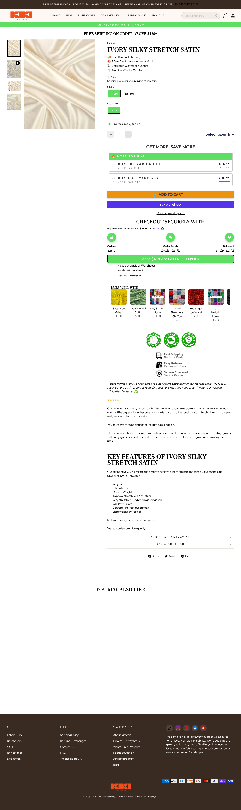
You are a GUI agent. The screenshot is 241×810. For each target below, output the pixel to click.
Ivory (114, 110)
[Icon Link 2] (178, 728)
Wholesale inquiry (71, 758)
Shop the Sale (186, 4)
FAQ (63, 752)
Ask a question (171, 544)
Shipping (111, 80)
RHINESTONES (86, 15)
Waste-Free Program (126, 747)
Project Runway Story (126, 741)
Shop (69, 15)
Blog (116, 764)
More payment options (171, 213)
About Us (158, 15)
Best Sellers (14, 741)
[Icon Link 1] (169, 728)
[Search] (216, 15)
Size (110, 86)
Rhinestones (14, 752)
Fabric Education (123, 752)
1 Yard (114, 93)
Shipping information (170, 537)
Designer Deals (111, 15)
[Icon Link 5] (203, 728)
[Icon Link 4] (195, 728)
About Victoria (122, 735)
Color (112, 103)
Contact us (67, 747)
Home (56, 15)
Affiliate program (123, 758)
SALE (10, 747)
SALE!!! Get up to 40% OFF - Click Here (120, 25)
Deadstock (14, 758)
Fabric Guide (137, 15)
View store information (129, 275)
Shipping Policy (69, 735)
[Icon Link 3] (186, 728)
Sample (129, 93)
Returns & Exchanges (73, 741)
